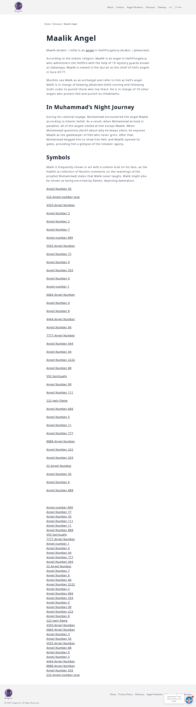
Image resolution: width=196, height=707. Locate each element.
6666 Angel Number (60, 294)
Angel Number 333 (59, 457)
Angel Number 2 (58, 221)
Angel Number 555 (59, 270)
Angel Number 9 (58, 262)
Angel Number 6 (58, 482)
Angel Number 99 (59, 384)
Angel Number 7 (58, 229)
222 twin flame (57, 400)
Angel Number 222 (59, 449)
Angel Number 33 (59, 474)
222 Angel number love (63, 197)
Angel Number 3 (58, 213)
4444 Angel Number (60, 319)
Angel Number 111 (59, 392)
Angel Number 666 (59, 409)
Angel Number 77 (59, 254)
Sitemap (162, 7)
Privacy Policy (125, 694)
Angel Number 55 (59, 189)
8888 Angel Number (60, 441)
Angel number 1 (57, 286)
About (110, 7)
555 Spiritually (56, 376)
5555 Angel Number (60, 246)
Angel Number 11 (59, 425)
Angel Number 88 (59, 368)
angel (90, 50)
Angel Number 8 (58, 311)
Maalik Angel (70, 24)
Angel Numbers (135, 7)
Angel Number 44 (59, 352)
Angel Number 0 (58, 278)
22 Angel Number (59, 466)
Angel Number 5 (58, 417)
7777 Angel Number (60, 335)
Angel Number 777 (59, 433)
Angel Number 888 (59, 490)
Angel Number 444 (59, 343)
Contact (120, 7)
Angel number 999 (59, 237)
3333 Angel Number (60, 205)
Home (47, 24)
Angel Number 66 (59, 327)
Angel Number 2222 (60, 360)
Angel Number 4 (58, 303)
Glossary (150, 7)
